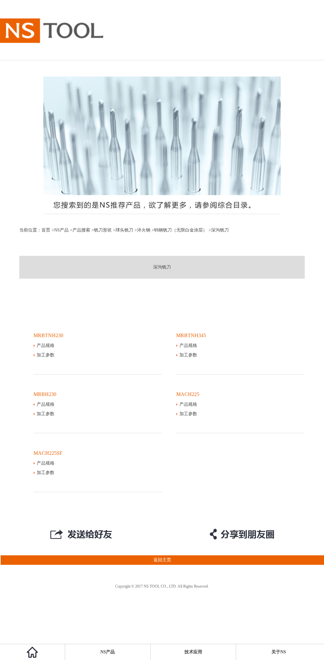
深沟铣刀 (162, 267)
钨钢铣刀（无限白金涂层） (180, 230)
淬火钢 (143, 230)
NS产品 (61, 230)
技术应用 (193, 652)
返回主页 (162, 560)
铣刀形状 (103, 230)
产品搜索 (81, 230)
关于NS (278, 652)
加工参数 (45, 355)
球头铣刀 (124, 230)
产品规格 (45, 345)
